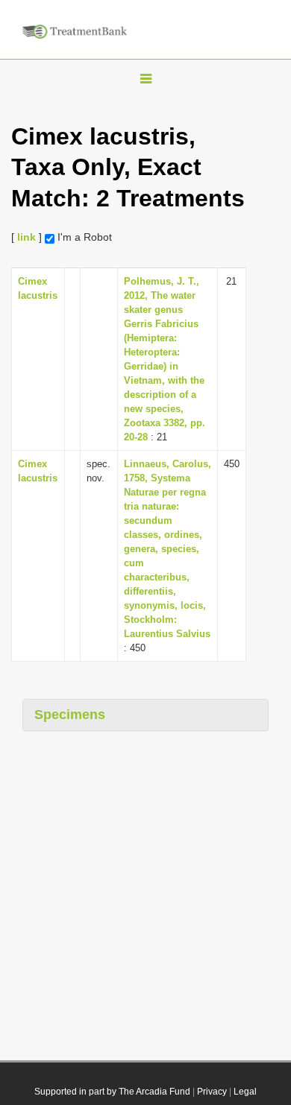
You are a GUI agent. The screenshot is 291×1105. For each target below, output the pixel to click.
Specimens (69, 714)
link (26, 237)
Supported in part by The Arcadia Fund (112, 1091)
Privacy (212, 1091)
